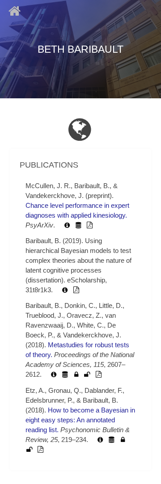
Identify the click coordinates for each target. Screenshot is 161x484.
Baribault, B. (92, 185)
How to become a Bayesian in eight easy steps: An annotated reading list (80, 420)
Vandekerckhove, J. (54, 195)
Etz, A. (35, 390)
